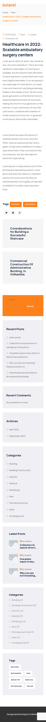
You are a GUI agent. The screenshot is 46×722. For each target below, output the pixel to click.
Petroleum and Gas (18, 503)
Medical (13, 483)
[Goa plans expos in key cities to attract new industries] (13, 558)
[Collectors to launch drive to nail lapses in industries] (13, 544)
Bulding (16, 204)
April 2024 (14, 429)
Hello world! (15, 337)
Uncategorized (16, 516)
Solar (11, 509)
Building (13, 463)
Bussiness (30, 204)
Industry (13, 476)
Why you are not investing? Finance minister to (28, 577)
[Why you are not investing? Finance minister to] (13, 572)
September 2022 (17, 436)
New (13, 12)
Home (5, 12)
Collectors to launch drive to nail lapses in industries (28, 549)
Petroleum (16, 686)
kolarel (33, 34)
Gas (28, 673)
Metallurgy (14, 490)
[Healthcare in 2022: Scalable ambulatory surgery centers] (6, 212)
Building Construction (20, 470)
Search (12, 299)
